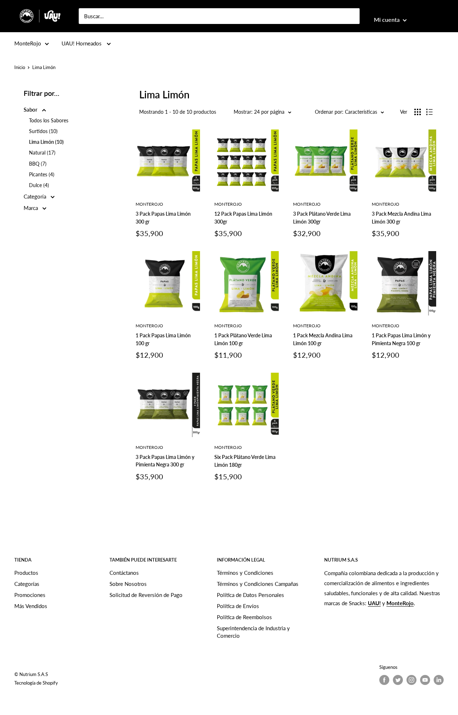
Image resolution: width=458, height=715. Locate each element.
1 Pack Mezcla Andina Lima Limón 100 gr (322, 339)
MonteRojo (27, 43)
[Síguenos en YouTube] (425, 680)
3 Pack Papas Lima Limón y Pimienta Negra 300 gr (165, 461)
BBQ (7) (38, 164)
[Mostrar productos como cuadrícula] (417, 112)
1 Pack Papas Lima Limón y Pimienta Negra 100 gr (401, 339)
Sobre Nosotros (128, 584)
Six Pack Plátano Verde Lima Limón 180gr (245, 461)
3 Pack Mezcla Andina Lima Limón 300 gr (401, 218)
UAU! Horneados (82, 43)
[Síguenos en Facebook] (384, 680)
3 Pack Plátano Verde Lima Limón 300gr (322, 218)
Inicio (19, 67)
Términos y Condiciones (245, 572)
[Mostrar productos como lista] (429, 112)
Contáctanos (124, 572)
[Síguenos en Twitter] (398, 680)
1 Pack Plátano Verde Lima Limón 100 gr (243, 339)
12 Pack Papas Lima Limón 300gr (243, 218)
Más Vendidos (30, 606)
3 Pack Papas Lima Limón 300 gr (163, 218)
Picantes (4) (41, 174)
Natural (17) (42, 153)
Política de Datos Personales (250, 595)
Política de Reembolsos (244, 617)
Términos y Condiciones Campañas (257, 584)
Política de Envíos (238, 606)
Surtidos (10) (43, 131)
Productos (26, 572)
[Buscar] (351, 16)
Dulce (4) (39, 185)
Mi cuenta (387, 19)
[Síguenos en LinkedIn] (439, 680)
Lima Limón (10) (46, 142)
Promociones (29, 595)
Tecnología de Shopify (36, 683)
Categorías (26, 584)
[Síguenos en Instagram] (411, 680)
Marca (31, 208)
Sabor (31, 109)
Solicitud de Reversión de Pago (145, 595)
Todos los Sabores (48, 120)
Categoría (36, 196)
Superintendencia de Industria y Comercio (253, 632)
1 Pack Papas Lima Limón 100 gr (163, 339)
